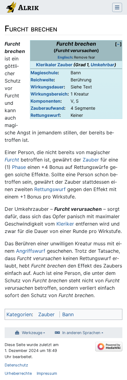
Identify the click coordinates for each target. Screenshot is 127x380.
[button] (118, 44)
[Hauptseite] (22, 8)
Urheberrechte (18, 373)
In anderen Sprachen (81, 332)
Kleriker (65, 224)
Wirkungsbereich (49, 93)
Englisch (65, 57)
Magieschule (44, 72)
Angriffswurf (30, 251)
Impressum (47, 373)
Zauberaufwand (47, 108)
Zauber (91, 160)
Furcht (12, 160)
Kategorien (19, 314)
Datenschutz (16, 365)
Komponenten (45, 101)
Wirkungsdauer (47, 86)
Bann (68, 314)
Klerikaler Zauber (54, 64)
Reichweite (42, 79)
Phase (19, 167)
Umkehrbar (102, 64)
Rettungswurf (45, 115)
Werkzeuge (32, 332)
